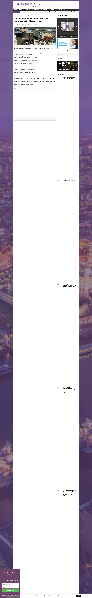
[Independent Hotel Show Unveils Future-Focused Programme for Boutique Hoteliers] (59, 177)
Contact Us (59, 9)
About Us (21, 9)
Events (26, 24)
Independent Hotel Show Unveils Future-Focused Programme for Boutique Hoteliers (69, 79)
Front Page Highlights (33, 24)
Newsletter (44, 9)
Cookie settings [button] (71, 595)
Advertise (27, 9)
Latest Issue (35, 9)
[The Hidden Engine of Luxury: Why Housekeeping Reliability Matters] (59, 280)
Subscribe (51, 9)
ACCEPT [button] (78, 595)
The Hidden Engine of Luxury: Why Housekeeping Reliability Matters (70, 182)
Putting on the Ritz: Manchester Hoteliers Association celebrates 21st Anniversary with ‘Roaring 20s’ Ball (70, 390)
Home (15, 9)
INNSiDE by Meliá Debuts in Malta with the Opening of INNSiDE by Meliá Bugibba (69, 285)
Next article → (51, 119)
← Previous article (19, 119)
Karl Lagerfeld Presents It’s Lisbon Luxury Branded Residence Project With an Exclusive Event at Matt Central (69, 493)
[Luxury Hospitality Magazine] (28, 7)
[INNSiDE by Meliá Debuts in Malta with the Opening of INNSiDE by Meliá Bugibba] (59, 383)
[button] (64, 10)
